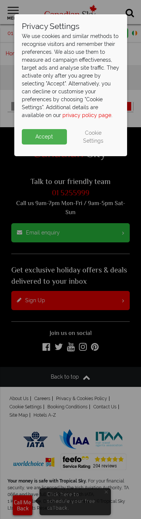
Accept (44, 137)
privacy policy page (86, 115)
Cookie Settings (93, 137)
